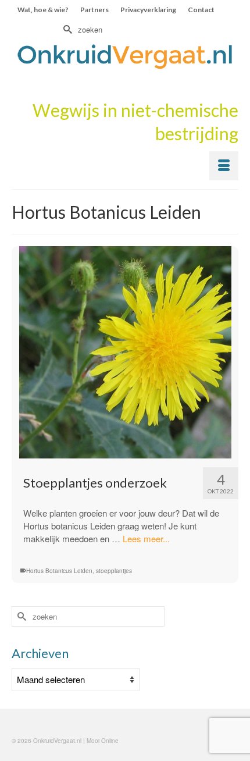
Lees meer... (146, 538)
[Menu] (223, 165)
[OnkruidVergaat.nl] (125, 56)
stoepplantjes (114, 571)
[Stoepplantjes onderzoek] (125, 352)
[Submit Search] (66, 29)
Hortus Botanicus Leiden (59, 571)
